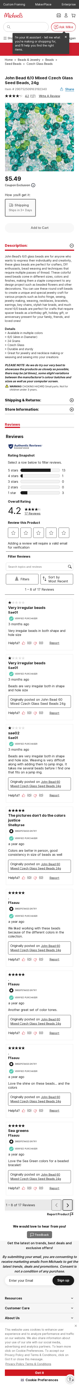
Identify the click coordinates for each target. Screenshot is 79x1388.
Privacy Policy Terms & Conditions (28, 1364)
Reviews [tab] (12, 424)
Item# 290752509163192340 (26, 89)
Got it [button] (39, 1373)
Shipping (22, 205)
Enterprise (69, 4)
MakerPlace (43, 4)
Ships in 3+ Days (20, 210)
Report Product (58, 1214)
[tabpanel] (39, 820)
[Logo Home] (13, 15)
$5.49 (13, 179)
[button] (39, 1380)
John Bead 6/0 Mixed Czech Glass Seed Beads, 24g (39, 80)
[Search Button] (9, 27)
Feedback (42, 1234)
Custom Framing (14, 4)
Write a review (49, 96)
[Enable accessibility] (70, 1379)
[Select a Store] (58, 15)
